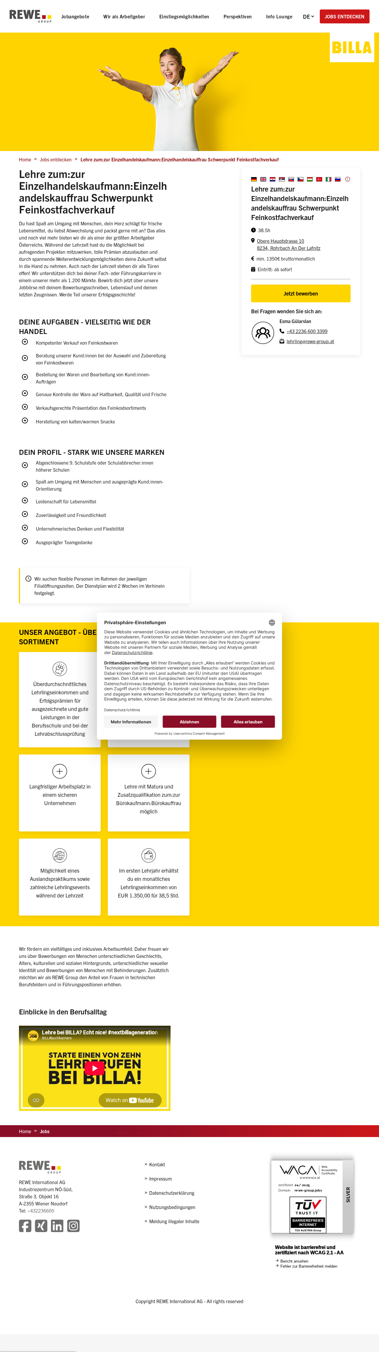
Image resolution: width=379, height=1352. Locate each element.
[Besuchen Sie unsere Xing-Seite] (41, 1226)
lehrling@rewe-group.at (310, 341)
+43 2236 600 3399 (307, 331)
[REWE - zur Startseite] (30, 16)
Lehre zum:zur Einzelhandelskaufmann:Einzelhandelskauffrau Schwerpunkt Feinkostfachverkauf (180, 159)
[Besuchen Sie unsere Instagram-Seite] (73, 1226)
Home (25, 159)
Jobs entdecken (56, 159)
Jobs (44, 1131)
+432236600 (41, 1210)
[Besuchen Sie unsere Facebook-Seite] (25, 1226)
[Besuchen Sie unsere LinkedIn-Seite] (57, 1226)
